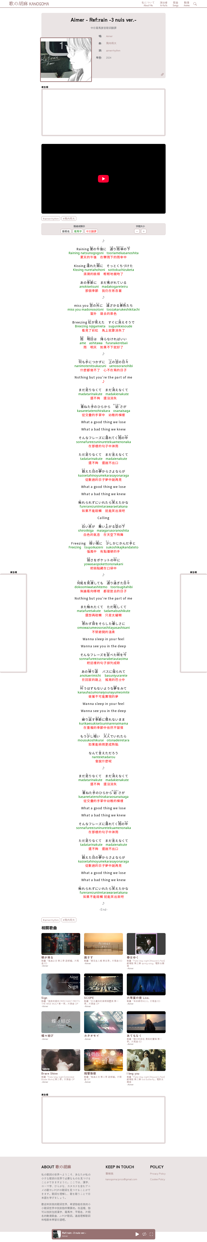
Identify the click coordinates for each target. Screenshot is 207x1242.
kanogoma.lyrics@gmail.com (121, 1179)
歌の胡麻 (63, 1167)
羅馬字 (78, 231)
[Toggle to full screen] (151, 1234)
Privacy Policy (158, 1173)
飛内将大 (111, 43)
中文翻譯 (91, 231)
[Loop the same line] (144, 1234)
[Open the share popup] (162, 74)
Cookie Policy (157, 1179)
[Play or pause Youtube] (137, 1234)
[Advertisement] (103, 112)
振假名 (66, 231)
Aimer (109, 36)
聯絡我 (109, 1173)
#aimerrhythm (51, 218)
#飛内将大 (69, 218)
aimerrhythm (113, 50)
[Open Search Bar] (195, 4)
